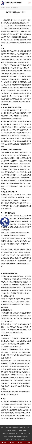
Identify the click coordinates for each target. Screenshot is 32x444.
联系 (29, 442)
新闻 (21, 442)
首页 (3, 8)
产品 (13, 442)
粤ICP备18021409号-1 (21, 437)
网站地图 (7, 439)
